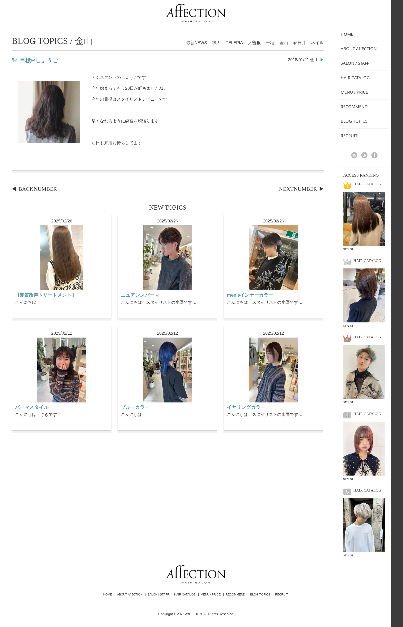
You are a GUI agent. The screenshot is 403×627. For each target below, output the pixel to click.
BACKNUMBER (37, 189)
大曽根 (254, 42)
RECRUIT (349, 135)
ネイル (317, 42)
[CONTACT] (356, 155)
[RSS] (366, 155)
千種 (270, 42)
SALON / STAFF (355, 63)
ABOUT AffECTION (359, 48)
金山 (284, 42)
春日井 (299, 42)
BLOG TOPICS (354, 121)
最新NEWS (196, 42)
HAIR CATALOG (355, 77)
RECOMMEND (354, 106)
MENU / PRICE (354, 92)
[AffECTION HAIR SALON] (196, 20)
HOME (347, 34)
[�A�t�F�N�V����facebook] (376, 155)
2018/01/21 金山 (303, 59)
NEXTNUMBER (298, 189)
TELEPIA (234, 42)
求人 (216, 42)
